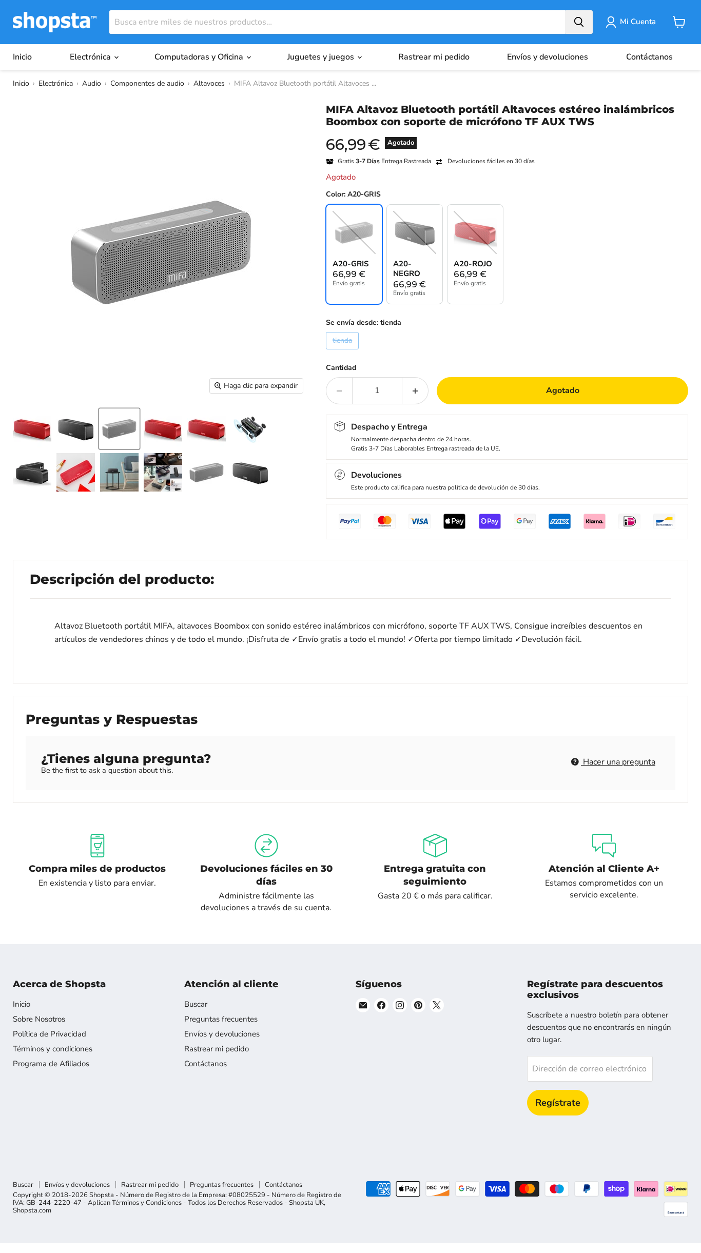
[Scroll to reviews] (507, 134)
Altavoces (209, 83)
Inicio (22, 57)
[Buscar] (579, 22)
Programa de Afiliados (51, 1064)
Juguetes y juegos (321, 57)
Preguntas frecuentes (221, 1019)
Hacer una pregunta (618, 762)
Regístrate (557, 1103)
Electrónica (91, 57)
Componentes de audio (147, 83)
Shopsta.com (32, 1210)
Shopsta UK (306, 1202)
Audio (91, 83)
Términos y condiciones (52, 1049)
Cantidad (341, 368)
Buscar (195, 1004)
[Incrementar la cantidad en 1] (415, 390)
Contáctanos (649, 57)
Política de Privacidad (49, 1034)
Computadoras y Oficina (199, 57)
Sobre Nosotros (39, 1019)
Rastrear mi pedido (434, 57)
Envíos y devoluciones (547, 57)
